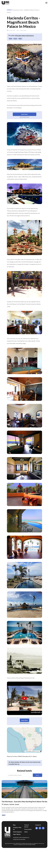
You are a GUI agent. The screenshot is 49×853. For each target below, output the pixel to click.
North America (30, 35)
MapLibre (38, 751)
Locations (15, 827)
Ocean (31, 762)
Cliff (20, 762)
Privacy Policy (28, 829)
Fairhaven (6, 804)
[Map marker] (24, 739)
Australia (11, 804)
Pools (39, 762)
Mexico (24, 35)
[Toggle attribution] (40, 751)
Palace (20, 38)
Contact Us (38, 825)
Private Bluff (11, 764)
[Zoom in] (40, 729)
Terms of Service (26, 826)
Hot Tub (27, 762)
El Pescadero (18, 35)
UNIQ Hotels (23, 30)
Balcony (13, 762)
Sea (18, 764)
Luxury (15, 38)
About (26, 832)
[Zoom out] (40, 731)
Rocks (16, 764)
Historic (23, 762)
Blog (14, 825)
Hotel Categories (17, 832)
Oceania (17, 804)
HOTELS (9, 10)
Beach (10, 38)
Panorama (35, 762)
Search (37, 775)
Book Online (24, 114)
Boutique (17, 762)
